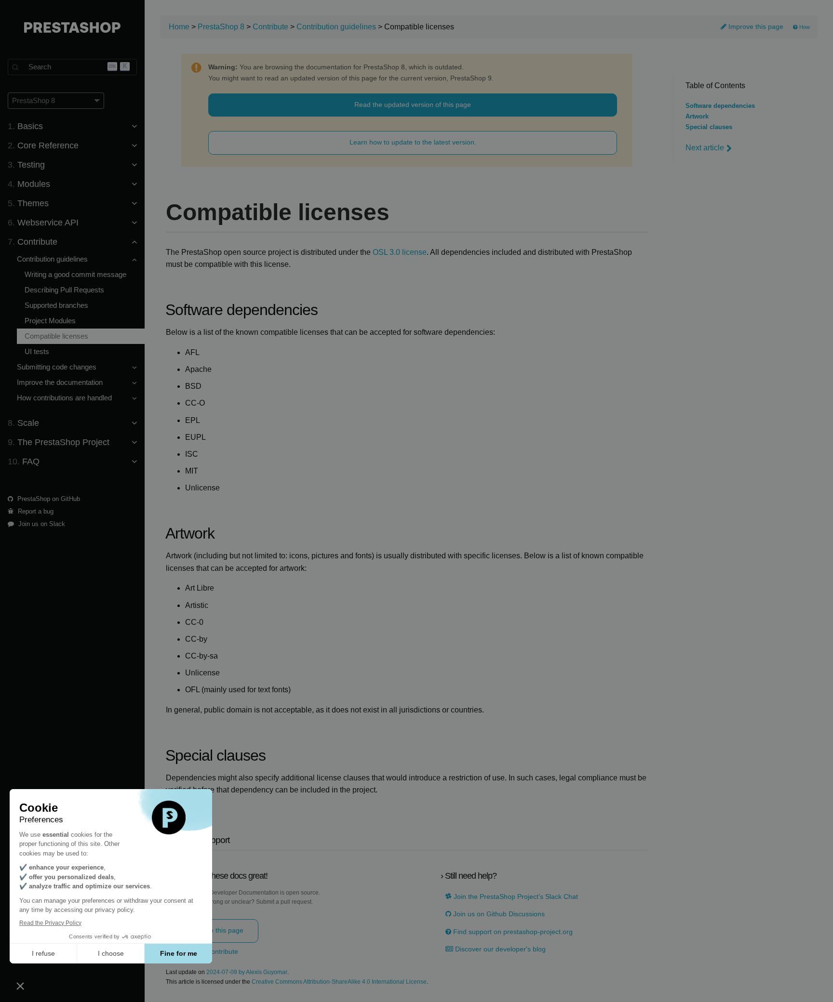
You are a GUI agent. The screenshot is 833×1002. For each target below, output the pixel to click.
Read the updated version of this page (412, 104)
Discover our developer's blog (499, 949)
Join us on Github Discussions (498, 914)
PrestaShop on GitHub (47, 498)
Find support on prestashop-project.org (512, 932)
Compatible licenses (56, 336)
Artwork (697, 116)
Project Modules (50, 320)
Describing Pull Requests (64, 290)
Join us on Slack (40, 523)
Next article (704, 148)
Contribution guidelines (336, 27)
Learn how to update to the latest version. (412, 142)
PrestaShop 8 (221, 27)
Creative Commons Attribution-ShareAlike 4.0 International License (339, 982)
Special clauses (708, 127)
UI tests (37, 351)
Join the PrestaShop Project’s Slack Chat (515, 896)
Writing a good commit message (75, 274)
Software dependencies (720, 106)
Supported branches (56, 305)
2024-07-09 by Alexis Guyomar (246, 972)
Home (179, 27)
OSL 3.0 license (400, 252)
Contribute (270, 27)
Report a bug (35, 511)
